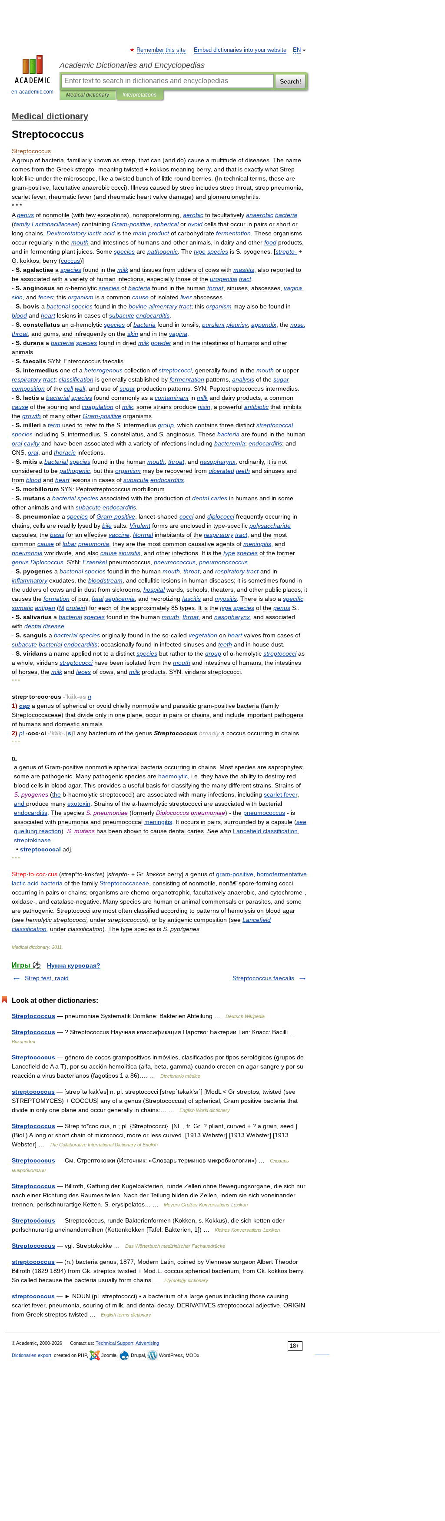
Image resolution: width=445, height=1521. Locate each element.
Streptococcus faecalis (263, 978)
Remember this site (161, 50)
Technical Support (114, 1343)
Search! (290, 81)
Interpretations (139, 95)
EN (297, 50)
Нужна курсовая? (73, 965)
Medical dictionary (87, 95)
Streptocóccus (33, 1220)
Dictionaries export (31, 1355)
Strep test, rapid (47, 978)
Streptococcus (33, 1015)
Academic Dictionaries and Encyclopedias (132, 65)
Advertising (147, 1343)
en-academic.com (32, 92)
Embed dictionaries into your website (240, 50)
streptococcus (33, 1091)
